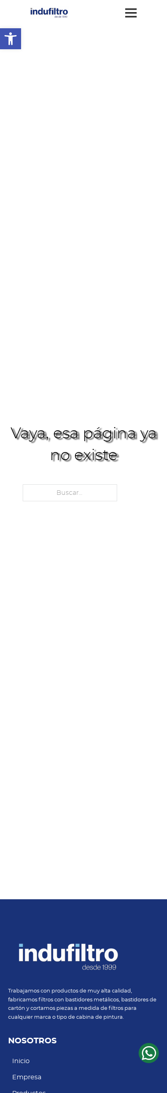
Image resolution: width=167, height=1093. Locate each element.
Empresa (26, 1077)
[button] (10, 38)
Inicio (21, 1061)
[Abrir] (130, 12)
